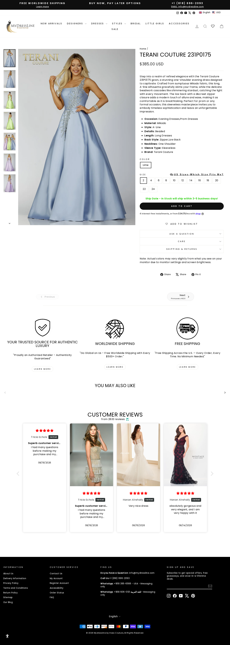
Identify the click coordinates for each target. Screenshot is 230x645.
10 (174, 180)
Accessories (179, 23)
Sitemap (8, 597)
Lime (146, 165)
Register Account (59, 583)
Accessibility (57, 588)
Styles (118, 23)
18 (208, 180)
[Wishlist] (213, 26)
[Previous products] (5, 392)
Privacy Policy (11, 583)
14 (191, 180)
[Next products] (225, 392)
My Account (56, 578)
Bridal (136, 23)
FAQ (52, 597)
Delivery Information (14, 578)
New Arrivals (51, 23)
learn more (42, 369)
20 (216, 180)
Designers (75, 23)
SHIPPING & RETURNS (181, 249)
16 (199, 180)
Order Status (57, 592)
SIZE (182, 174)
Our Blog (8, 602)
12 (182, 180)
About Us (8, 573)
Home (143, 48)
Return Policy (10, 592)
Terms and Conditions (15, 588)
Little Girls (155, 23)
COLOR (145, 159)
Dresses (98, 23)
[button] (209, 12)
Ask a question (181, 234)
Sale (115, 29)
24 (153, 189)
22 (144, 189)
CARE (181, 241)
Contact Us (56, 573)
